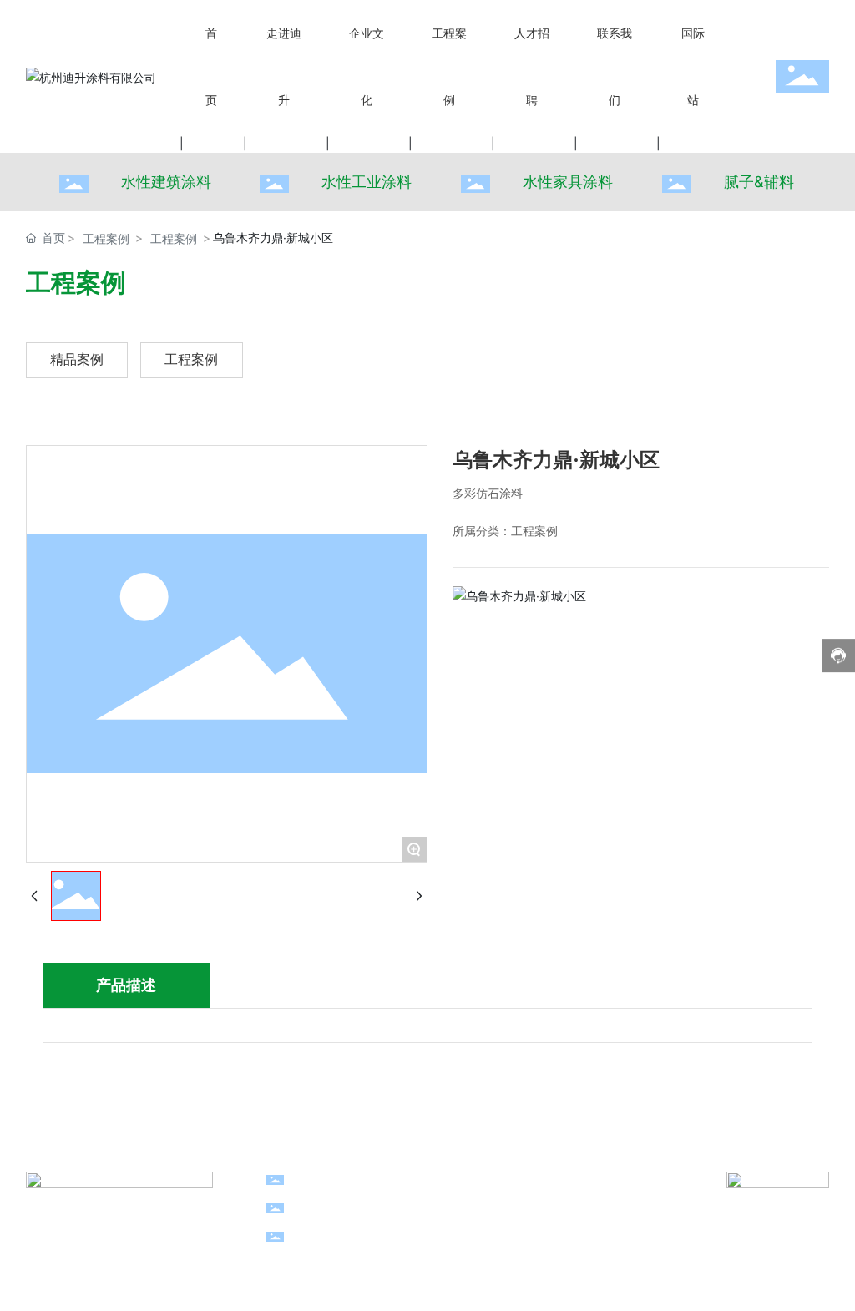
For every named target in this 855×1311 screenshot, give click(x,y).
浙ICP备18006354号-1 (420, 1280)
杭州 (608, 1235)
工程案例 (106, 238)
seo (304, 1255)
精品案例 (77, 359)
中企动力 (569, 1235)
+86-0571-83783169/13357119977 (428, 1179)
